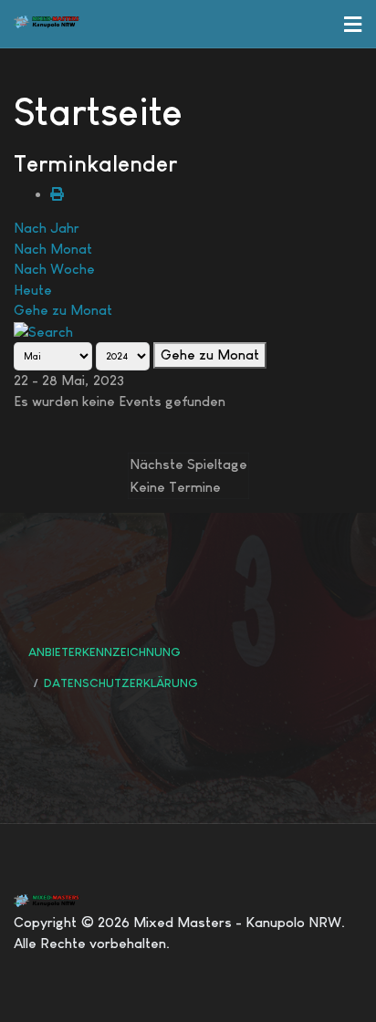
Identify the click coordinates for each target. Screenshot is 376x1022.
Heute (33, 289)
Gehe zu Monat (63, 310)
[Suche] (43, 331)
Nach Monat (53, 248)
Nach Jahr (46, 227)
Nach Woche (54, 268)
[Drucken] (57, 194)
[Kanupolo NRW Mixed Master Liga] (59, 22)
